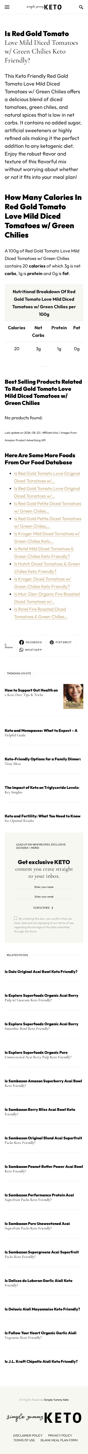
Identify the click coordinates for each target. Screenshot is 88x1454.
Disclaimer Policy (27, 1435)
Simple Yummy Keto (56, 1399)
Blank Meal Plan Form (59, 1440)
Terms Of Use (24, 1440)
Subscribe (41, 907)
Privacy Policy (60, 1435)
